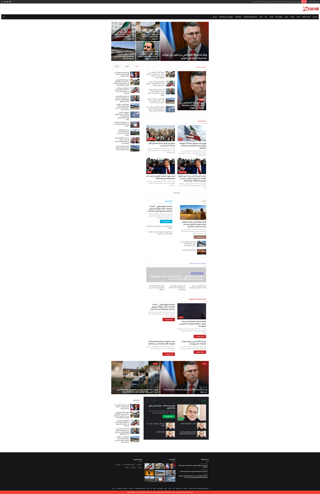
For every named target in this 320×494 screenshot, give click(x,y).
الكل (154, 67)
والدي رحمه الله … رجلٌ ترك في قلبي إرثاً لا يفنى (162, 406)
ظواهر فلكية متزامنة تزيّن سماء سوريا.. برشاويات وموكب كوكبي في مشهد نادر (192, 323)
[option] (160, 41)
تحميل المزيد (176, 193)
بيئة (266, 17)
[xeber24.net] (311, 9)
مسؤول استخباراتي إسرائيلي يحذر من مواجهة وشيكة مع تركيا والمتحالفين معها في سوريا (187, 54)
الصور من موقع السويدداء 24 (129, 465)
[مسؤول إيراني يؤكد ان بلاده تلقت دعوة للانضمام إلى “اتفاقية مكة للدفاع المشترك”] (170, 83)
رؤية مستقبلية (160, 432)
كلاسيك (139, 467)
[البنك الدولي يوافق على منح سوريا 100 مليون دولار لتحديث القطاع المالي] (201, 244)
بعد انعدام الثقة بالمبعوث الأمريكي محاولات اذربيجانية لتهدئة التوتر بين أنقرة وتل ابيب (148, 55)
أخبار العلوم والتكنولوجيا (250, 17)
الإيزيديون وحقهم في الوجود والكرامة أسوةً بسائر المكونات (187, 433)
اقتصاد (271, 17)
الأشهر (127, 66)
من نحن (215, 17)
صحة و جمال (118, 465)
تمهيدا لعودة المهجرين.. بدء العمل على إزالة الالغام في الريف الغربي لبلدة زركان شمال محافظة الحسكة (155, 75)
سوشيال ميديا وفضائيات (226, 17)
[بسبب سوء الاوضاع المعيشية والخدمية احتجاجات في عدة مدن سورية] (135, 132)
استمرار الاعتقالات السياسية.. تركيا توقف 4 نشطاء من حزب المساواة (156, 287)
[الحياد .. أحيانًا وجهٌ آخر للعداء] (201, 426)
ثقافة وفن (238, 17)
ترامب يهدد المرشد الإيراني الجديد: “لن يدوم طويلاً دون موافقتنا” (160, 177)
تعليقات (117, 66)
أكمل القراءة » (200, 237)
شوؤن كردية (278, 17)
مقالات (292, 17)
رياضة (260, 17)
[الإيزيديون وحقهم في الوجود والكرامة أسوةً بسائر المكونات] (201, 434)
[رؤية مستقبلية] (170, 434)
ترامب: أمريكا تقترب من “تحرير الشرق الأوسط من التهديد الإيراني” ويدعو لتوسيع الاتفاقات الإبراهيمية (192, 178)
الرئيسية (315, 17)
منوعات (127, 467)
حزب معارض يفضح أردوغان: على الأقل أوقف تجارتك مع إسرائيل (148, 36)
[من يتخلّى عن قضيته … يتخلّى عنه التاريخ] (170, 426)
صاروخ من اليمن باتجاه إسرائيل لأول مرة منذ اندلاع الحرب (161, 144)
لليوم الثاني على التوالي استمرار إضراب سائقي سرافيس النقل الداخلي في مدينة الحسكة (156, 100)
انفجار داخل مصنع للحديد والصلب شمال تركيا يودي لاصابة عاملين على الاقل (124, 56)
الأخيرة (137, 66)
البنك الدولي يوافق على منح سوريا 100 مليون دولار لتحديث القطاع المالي (188, 243)
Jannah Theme (130, 492)
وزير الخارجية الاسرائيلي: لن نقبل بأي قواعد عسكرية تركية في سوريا (121, 74)
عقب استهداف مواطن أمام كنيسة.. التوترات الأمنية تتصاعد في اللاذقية (160, 233)
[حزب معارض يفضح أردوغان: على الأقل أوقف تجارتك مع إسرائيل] (148, 31)
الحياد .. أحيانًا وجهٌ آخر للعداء (188, 423)
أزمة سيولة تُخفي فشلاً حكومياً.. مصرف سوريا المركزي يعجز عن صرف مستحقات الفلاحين (194, 224)
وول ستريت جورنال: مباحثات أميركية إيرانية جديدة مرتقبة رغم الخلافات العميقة (192, 145)
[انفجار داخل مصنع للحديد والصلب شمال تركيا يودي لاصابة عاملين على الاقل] (123, 51)
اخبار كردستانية (306, 17)
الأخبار (298, 17)
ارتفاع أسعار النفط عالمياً (189, 250)
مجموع (204, 364)
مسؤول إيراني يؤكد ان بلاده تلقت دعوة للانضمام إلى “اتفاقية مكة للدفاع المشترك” (281, 2)
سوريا (286, 17)
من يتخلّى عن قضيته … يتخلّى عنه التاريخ (155, 424)
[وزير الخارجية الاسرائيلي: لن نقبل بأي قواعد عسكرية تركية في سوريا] (191, 90)
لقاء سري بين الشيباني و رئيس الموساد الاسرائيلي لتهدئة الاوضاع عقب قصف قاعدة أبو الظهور (156, 92)
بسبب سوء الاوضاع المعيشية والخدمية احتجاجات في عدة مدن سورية (125, 35)
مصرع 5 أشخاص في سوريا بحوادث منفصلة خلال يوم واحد (159, 227)
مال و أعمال (133, 467)
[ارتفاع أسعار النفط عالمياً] (201, 251)
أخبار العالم (139, 465)
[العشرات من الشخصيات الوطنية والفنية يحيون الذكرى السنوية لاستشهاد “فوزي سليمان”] (149, 473)
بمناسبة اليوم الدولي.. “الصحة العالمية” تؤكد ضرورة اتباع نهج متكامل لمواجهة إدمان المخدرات (160, 208)
